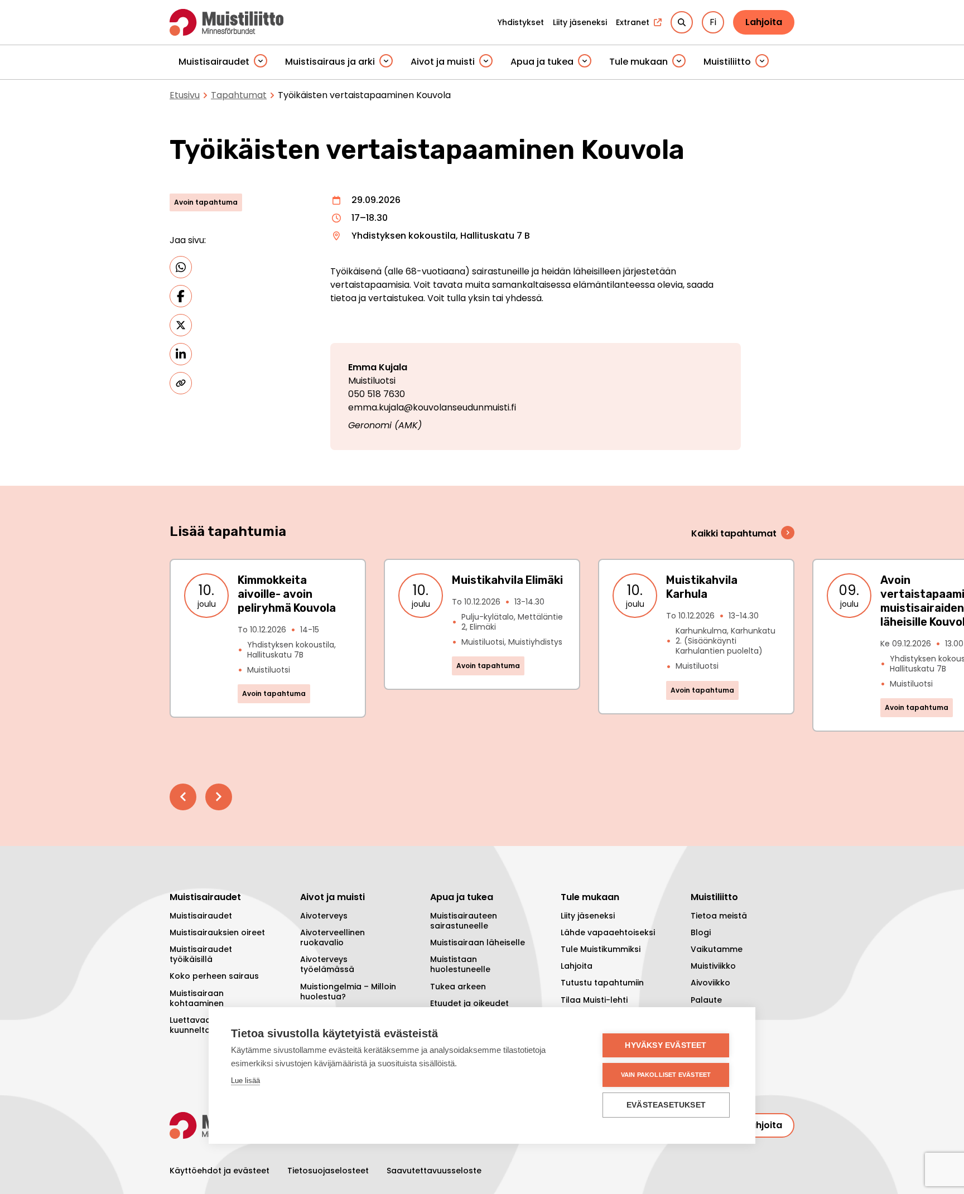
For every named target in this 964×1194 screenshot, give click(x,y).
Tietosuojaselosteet (328, 1171)
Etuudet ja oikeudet (469, 1003)
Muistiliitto (727, 61)
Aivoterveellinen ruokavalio (332, 937)
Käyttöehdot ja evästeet (219, 1171)
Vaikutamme (717, 949)
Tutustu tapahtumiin (602, 983)
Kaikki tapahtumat (734, 533)
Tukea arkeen (458, 987)
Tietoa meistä (719, 916)
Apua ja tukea (541, 61)
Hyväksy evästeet (665, 1045)
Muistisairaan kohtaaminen (197, 998)
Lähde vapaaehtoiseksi (608, 932)
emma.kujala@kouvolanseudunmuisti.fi (432, 407)
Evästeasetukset (666, 1105)
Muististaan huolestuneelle (460, 964)
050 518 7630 (376, 394)
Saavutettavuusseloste (434, 1171)
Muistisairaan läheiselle (477, 942)
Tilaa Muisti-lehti (594, 1000)
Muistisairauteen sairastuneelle (463, 921)
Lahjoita (763, 22)
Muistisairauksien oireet (217, 932)
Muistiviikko (713, 966)
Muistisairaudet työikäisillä (201, 954)
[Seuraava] (218, 797)
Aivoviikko (710, 983)
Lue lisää (245, 1080)
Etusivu (185, 95)
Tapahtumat (239, 95)
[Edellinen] (183, 797)
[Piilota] (260, 61)
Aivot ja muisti (443, 61)
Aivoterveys (324, 916)
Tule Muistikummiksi (600, 949)
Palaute (706, 1000)
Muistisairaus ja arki (330, 61)
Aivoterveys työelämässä (327, 964)
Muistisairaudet (214, 61)
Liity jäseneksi (588, 916)
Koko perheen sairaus (214, 976)
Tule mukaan (638, 61)
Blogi (701, 932)
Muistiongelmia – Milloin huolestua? (348, 992)
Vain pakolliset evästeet (666, 1074)
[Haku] (682, 22)
